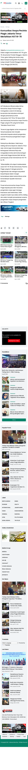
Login (24, 736)
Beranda (2, 26)
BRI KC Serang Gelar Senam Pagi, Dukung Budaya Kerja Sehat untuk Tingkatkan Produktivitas (20, 261)
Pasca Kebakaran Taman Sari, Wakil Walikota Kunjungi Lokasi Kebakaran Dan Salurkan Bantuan (18, 453)
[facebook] (5, 228)
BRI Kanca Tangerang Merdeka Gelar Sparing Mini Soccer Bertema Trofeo (21, 276)
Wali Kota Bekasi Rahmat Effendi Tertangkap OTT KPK (16, 691)
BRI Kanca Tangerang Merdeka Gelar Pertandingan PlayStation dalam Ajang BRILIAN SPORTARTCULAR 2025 (7, 261)
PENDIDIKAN (12, 377)
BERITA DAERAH (6, 501)
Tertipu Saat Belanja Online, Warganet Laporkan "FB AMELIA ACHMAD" (13, 446)
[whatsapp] (13, 228)
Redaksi (18, 736)
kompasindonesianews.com (15, 50)
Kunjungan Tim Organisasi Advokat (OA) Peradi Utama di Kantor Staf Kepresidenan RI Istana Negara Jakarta (18, 486)
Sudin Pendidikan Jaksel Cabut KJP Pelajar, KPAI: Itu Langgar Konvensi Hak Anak (18, 404)
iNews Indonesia (6, 569)
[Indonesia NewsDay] (7, 3)
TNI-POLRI (17, 520)
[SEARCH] (16, 3)
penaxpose (5, 574)
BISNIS (16, 501)
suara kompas (5, 554)
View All (14, 419)
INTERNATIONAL (6, 507)
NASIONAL (17, 514)
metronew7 (5, 563)
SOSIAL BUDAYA (6, 520)
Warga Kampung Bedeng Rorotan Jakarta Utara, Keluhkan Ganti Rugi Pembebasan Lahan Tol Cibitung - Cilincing (18, 469)
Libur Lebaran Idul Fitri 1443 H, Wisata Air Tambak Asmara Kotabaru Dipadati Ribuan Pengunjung (17, 478)
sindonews (5, 557)
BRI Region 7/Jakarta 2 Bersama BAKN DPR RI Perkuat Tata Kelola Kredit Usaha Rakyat (12, 668)
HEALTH (17, 504)
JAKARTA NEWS (19, 507)
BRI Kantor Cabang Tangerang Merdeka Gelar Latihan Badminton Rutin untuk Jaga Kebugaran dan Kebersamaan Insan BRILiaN (6, 276)
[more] (22, 228)
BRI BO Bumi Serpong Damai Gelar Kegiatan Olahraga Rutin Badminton (7, 245)
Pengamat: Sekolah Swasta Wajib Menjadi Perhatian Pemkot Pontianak (17, 388)
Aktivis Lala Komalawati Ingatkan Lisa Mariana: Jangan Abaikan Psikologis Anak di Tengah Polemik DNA (17, 380)
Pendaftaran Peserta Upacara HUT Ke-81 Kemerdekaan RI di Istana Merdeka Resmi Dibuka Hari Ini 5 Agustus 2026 (17, 675)
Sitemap (12, 736)
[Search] (1, 3)
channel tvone (5, 572)
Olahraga (7, 26)
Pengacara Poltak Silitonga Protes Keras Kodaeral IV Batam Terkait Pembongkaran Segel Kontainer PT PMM (17, 700)
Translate (7, 645)
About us (4, 734)
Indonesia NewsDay (13, 742)
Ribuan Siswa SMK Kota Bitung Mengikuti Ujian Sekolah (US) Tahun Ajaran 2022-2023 (17, 413)
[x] (9, 228)
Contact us (12, 734)
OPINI (3, 517)
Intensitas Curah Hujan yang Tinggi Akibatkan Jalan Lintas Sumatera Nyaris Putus (17, 461)
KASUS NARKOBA (19, 510)
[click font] (1, 43)
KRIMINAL (4, 514)
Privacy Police (20, 734)
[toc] (26, 232)
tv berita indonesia (7, 566)
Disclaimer (4, 736)
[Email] (17, 228)
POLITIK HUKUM (19, 517)
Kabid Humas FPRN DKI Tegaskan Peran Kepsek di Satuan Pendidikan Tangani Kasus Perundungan (17, 396)
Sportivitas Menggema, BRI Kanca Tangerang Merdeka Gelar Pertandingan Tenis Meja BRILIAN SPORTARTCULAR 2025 (21, 245)
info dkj (4, 560)
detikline (4, 551)
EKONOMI (4, 504)
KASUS (3, 510)
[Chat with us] (26, 3)
